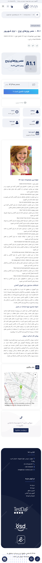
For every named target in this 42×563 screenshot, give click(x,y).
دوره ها (32, 488)
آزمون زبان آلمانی (30, 493)
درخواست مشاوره (21, 430)
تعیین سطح (31, 491)
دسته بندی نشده (27, 15)
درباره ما (32, 485)
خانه (33, 15)
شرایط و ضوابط (30, 496)
